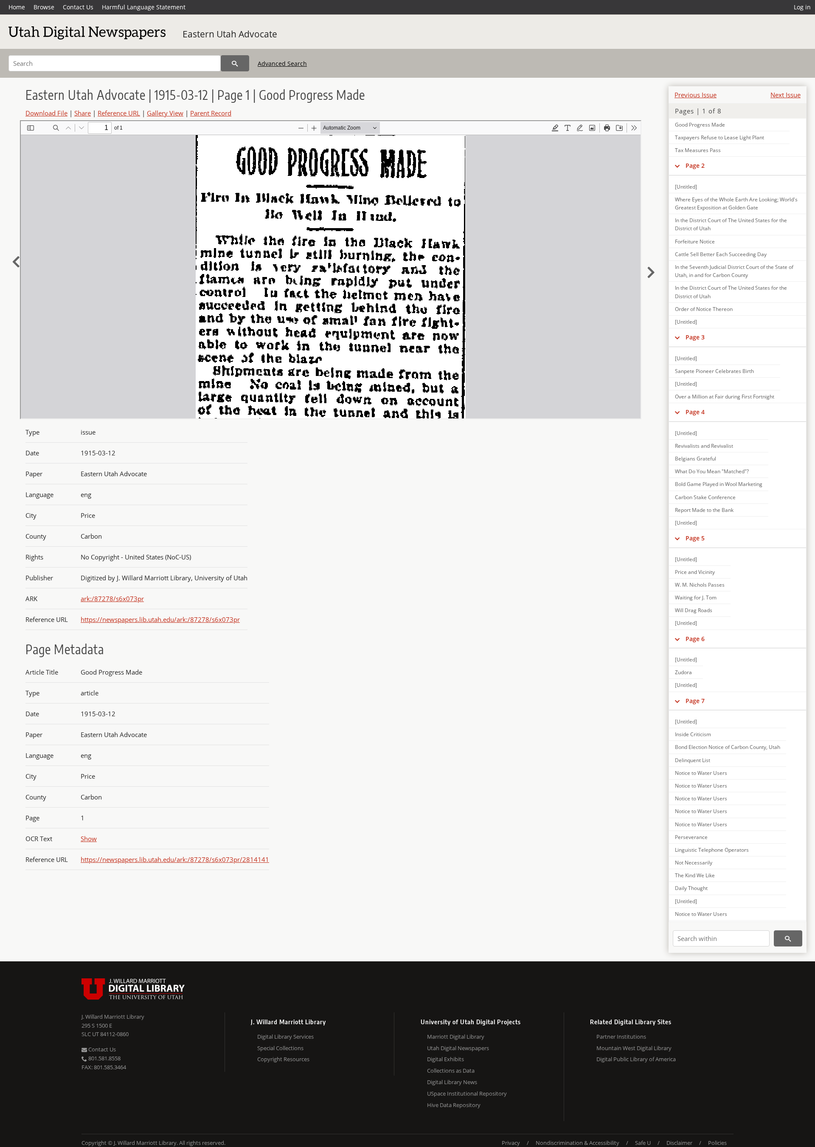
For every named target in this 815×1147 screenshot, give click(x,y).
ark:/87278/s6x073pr (112, 598)
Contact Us (78, 7)
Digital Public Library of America (636, 1059)
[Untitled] (686, 186)
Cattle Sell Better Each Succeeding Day (721, 254)
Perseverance (691, 837)
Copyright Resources (283, 1059)
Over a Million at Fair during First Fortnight (724, 396)
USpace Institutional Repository (467, 1093)
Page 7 (695, 701)
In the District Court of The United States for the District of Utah (731, 224)
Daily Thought (691, 888)
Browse (44, 7)
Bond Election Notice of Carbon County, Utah (727, 747)
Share (82, 113)
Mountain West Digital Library (634, 1048)
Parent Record (210, 113)
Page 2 (695, 165)
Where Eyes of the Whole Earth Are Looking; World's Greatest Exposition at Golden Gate (736, 203)
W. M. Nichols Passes (700, 584)
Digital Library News (452, 1082)
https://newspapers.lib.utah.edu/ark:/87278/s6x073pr (160, 619)
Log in (802, 7)
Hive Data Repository (454, 1105)
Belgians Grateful (695, 458)
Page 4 (695, 412)
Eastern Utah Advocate (230, 34)
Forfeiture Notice (695, 241)
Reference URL (119, 113)
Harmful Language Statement (143, 7)
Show (89, 838)
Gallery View (165, 113)
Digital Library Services (285, 1036)
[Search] (235, 63)
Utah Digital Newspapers (458, 1048)
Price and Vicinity (695, 572)
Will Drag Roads (693, 610)
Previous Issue (695, 94)
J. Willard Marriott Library (113, 1016)
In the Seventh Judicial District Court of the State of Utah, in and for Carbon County (734, 271)
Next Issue (785, 94)
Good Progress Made (700, 124)
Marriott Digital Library (455, 1036)
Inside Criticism (693, 734)
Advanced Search (282, 63)
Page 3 (695, 337)
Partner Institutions (621, 1036)
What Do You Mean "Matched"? (712, 471)
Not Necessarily (693, 862)
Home (16, 7)
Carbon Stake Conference (705, 497)
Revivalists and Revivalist (704, 445)
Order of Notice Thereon (704, 309)
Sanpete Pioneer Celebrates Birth (714, 371)
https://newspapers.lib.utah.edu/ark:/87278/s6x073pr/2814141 (175, 859)
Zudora (683, 672)
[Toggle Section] (677, 166)
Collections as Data (451, 1070)
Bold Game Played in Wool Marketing (718, 484)
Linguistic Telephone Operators (712, 849)
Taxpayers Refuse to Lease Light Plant (719, 137)
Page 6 (695, 639)
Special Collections (280, 1048)
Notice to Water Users (701, 773)
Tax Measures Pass (698, 150)
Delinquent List (692, 760)
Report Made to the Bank (704, 510)
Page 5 (695, 538)
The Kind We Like (695, 875)
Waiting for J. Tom (696, 597)
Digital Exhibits (445, 1059)
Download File (46, 113)
